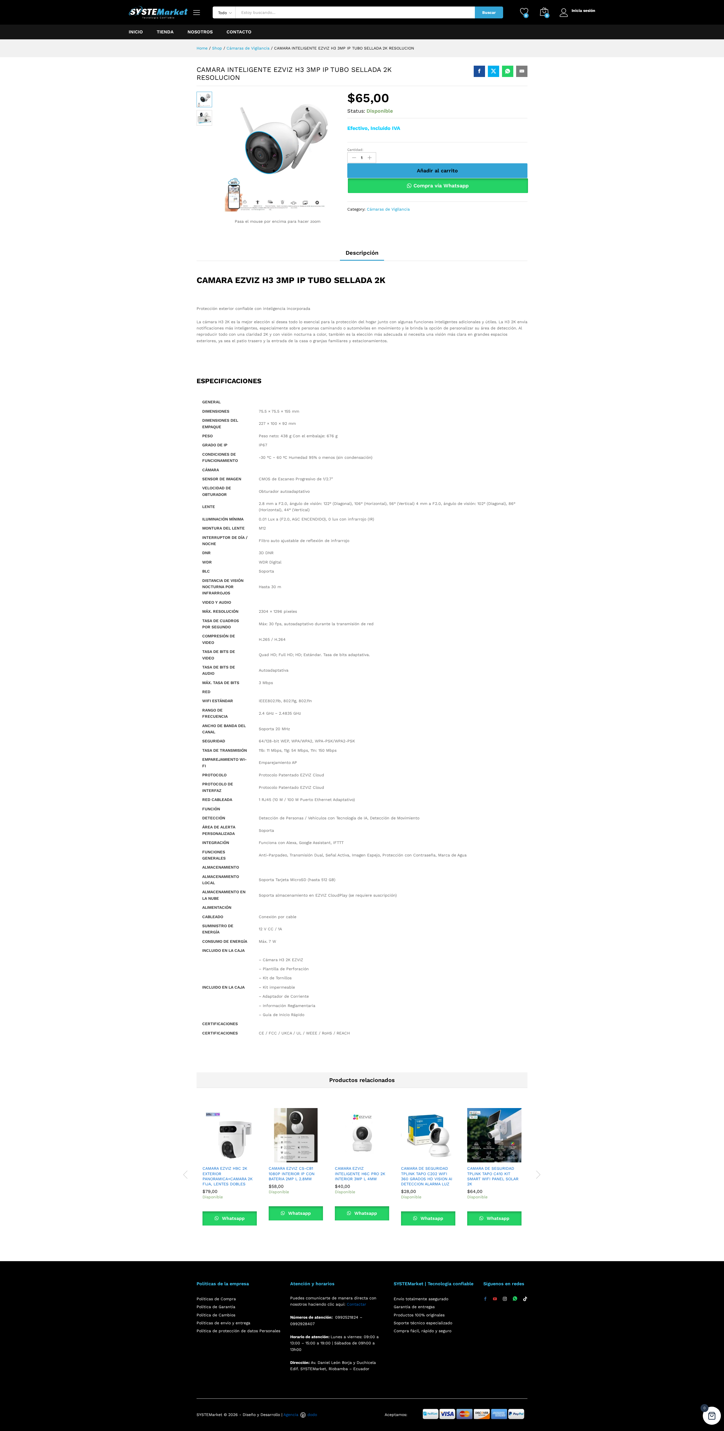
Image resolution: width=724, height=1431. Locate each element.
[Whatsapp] (515, 1299)
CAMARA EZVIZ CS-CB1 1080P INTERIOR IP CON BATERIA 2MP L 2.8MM (291, 1173)
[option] (230, 1171)
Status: (356, 111)
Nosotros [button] (200, 32)
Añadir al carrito (437, 170)
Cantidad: (355, 149)
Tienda (165, 32)
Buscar (489, 12)
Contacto (239, 32)
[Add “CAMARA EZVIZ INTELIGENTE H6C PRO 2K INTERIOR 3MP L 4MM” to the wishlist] (375, 1159)
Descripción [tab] (362, 253)
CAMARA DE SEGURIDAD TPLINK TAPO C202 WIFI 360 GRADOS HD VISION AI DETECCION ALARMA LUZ (426, 1176)
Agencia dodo (300, 1414)
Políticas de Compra (216, 1299)
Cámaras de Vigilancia (388, 209)
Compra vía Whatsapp (441, 185)
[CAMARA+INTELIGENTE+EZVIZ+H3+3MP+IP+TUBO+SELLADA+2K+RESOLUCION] (493, 71)
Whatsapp (233, 1218)
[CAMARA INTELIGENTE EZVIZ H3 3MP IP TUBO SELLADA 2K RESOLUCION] (479, 71)
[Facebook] (485, 1299)
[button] (216, 1159)
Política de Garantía (216, 1306)
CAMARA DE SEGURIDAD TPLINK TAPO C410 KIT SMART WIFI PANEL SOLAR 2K (492, 1176)
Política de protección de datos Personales (238, 1331)
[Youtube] (495, 1299)
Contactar (356, 1304)
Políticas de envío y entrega (223, 1323)
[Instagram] (505, 1299)
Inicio (136, 32)
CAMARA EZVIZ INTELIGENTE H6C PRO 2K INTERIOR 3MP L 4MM (360, 1173)
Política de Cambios (216, 1315)
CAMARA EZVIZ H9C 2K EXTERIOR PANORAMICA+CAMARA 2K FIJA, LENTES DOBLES (227, 1176)
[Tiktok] (525, 1299)
